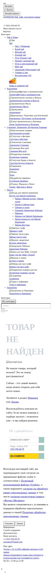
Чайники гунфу (16, 231)
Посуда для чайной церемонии (22, 196)
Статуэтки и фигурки (18, 139)
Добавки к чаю (21, 72)
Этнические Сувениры (19, 145)
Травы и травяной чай (18, 86)
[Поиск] (6, 310)
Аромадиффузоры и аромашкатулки (24, 95)
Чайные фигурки (22, 225)
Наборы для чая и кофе (19, 267)
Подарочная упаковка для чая (22, 273)
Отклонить (9, 524)
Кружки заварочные (18, 243)
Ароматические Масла (18, 107)
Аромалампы (14, 112)
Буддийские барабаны (18, 181)
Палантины (12, 287)
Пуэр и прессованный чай (26, 64)
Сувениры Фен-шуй (18, 151)
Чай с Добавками (22, 46)
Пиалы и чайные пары (24, 204)
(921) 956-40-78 (17, 449)
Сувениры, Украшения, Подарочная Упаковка (27, 127)
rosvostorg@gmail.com (12, 542)
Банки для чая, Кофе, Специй (22, 255)
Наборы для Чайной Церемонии (29, 216)
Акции (15, 401)
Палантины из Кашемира (20, 293)
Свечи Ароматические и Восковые (24, 124)
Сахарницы (14, 279)
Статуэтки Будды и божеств (21, 163)
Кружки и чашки (16, 261)
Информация (9, 527)
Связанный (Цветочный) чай (27, 70)
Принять (20, 524)
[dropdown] (4, 3)
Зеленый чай (20, 55)
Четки (11, 175)
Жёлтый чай (20, 52)
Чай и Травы (12, 37)
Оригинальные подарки (19, 133)
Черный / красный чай (24, 61)
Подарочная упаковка (18, 157)
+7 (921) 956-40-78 (11, 539)
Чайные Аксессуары (17, 237)
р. (8, 10)
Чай (10, 43)
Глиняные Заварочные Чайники (28, 210)
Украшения (14, 169)
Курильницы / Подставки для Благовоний (27, 118)
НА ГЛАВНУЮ (17, 456)
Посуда (10, 190)
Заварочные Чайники (18, 249)
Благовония (12, 89)
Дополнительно (10, 533)
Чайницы (19, 213)
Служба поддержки (11, 530)
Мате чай (19, 67)
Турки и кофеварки (17, 285)
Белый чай (19, 49)
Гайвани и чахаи (22, 207)
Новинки (33, 397)
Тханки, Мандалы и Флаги (20, 187)
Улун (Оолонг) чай (23, 58)
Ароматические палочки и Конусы (24, 101)
